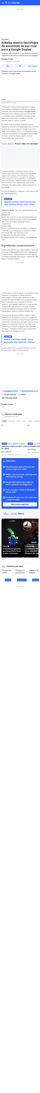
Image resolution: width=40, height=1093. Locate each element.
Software (4, 39)
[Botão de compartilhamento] (7, 66)
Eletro (18, 421)
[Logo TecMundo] (12, 3)
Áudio (30, 421)
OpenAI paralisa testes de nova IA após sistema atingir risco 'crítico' (20, 203)
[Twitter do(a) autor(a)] (2, 406)
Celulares (11, 421)
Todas (4, 421)
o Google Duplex (30, 111)
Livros (24, 421)
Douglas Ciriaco (7, 59)
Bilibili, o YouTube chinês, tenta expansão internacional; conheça (19, 340)
